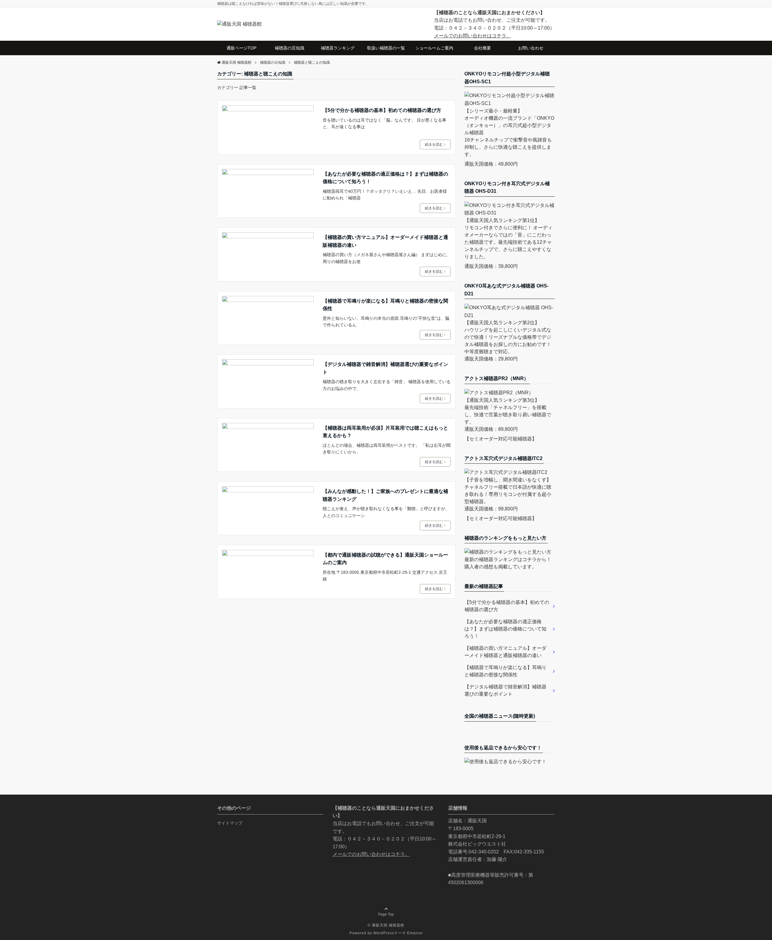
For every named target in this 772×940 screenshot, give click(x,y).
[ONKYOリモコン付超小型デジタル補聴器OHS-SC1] (509, 103)
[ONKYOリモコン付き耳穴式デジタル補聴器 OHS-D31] (509, 212)
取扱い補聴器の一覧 (386, 48)
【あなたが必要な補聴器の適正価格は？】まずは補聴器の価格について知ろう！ (385, 177)
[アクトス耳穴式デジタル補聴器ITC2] (505, 472)
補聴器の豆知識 (289, 48)
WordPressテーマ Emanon (398, 933)
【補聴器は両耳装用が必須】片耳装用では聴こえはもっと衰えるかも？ (385, 431)
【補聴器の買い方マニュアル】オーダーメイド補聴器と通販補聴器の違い (385, 241)
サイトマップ (229, 823)
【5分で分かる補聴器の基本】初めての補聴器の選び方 (382, 110)
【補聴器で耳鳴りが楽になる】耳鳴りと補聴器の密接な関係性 (385, 304)
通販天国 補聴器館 (388, 925)
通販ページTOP (241, 48)
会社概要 (482, 48)
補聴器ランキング (338, 48)
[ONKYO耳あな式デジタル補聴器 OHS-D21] (509, 315)
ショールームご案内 (434, 48)
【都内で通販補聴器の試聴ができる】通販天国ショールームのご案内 (385, 558)
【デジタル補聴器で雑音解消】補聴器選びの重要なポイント (385, 368)
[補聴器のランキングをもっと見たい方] (507, 551)
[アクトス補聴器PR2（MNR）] (498, 392)
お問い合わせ (530, 48)
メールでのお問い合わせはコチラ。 (472, 35)
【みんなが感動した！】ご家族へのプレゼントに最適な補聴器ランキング (385, 495)
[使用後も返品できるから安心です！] (505, 761)
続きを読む (434, 144)
